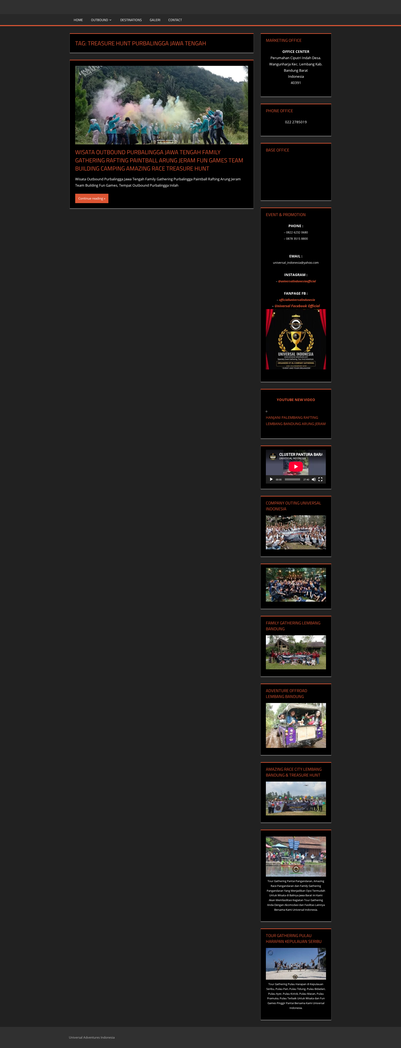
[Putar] (271, 479)
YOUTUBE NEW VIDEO (296, 399)
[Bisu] (314, 479)
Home (78, 19)
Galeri (155, 19)
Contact (175, 19)
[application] (296, 466)
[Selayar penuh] (320, 479)
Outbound (99, 19)
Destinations (131, 19)
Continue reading (90, 198)
